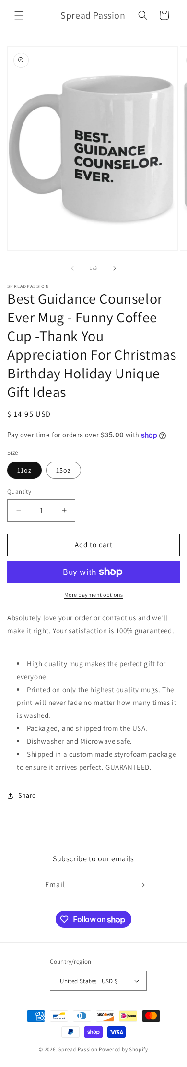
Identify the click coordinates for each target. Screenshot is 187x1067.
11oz (24, 470)
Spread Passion (78, 1049)
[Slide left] (72, 268)
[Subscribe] (141, 885)
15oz (63, 470)
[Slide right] (114, 268)
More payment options (93, 594)
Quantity (19, 491)
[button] (19, 15)
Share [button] (27, 795)
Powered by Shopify (123, 1049)
